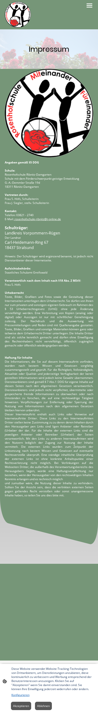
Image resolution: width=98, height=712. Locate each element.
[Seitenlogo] (18, 15)
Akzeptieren (21, 706)
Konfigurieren (20, 695)
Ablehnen (43, 706)
